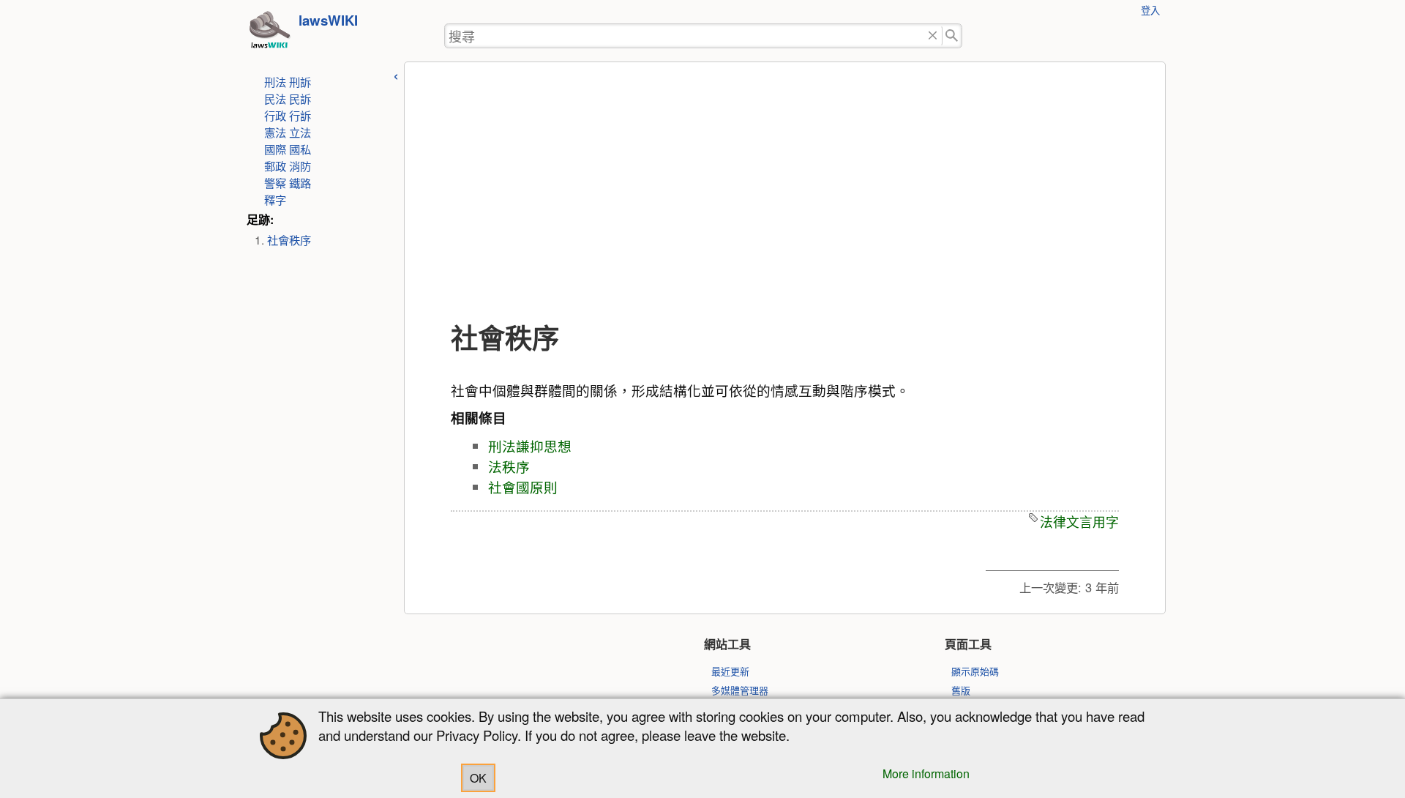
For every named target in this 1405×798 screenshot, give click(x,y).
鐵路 (300, 182)
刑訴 (300, 81)
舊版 (960, 690)
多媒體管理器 (739, 690)
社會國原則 (523, 486)
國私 (300, 149)
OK (478, 777)
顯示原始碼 (975, 671)
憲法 (275, 132)
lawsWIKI (328, 20)
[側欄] (395, 74)
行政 (275, 115)
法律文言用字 (1079, 521)
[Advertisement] (785, 192)
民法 (275, 98)
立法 (300, 132)
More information (926, 773)
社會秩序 (289, 239)
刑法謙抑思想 (530, 445)
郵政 (275, 165)
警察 (275, 182)
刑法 (275, 81)
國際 (275, 149)
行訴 (300, 115)
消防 (300, 165)
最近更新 (730, 671)
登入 (1150, 10)
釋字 (275, 199)
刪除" (933, 36)
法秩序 (509, 466)
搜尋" (952, 36)
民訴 (300, 98)
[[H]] (269, 33)
